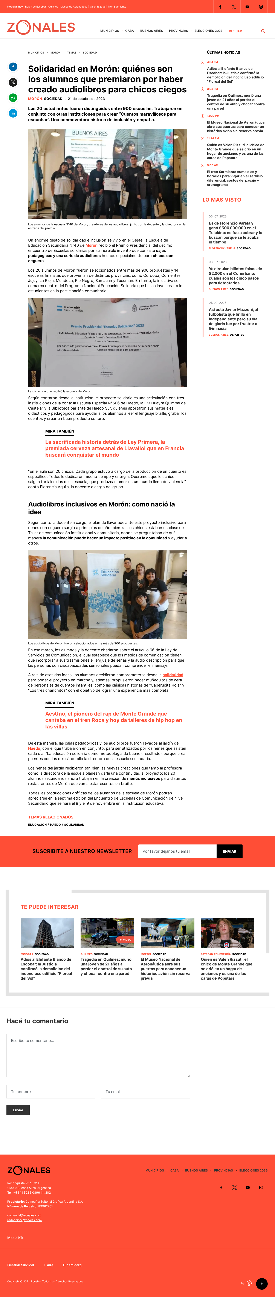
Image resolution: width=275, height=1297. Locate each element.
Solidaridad (74, 824)
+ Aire (48, 1265)
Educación (37, 824)
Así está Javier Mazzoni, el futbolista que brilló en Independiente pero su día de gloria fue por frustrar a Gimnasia (233, 319)
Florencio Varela (222, 248)
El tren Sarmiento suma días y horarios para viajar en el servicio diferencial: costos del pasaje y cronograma (235, 178)
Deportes (237, 334)
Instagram (261, 6)
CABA (129, 30)
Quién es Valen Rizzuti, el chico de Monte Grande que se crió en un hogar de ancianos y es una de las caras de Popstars (235, 151)
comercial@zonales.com (24, 1215)
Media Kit (15, 1238)
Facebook (220, 6)
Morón (55, 52)
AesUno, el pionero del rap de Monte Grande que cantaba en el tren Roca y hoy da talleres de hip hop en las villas (113, 720)
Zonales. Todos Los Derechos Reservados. (57, 1281)
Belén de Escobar (35, 6)
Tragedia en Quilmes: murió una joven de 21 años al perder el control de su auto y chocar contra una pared (236, 101)
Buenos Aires (151, 30)
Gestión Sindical (20, 1265)
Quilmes (53, 6)
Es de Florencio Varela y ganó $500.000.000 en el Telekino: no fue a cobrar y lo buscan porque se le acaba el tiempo (235, 232)
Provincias (178, 30)
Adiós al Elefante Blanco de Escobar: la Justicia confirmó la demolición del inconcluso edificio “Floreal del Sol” (235, 75)
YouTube (247, 6)
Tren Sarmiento (117, 6)
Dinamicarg (72, 1265)
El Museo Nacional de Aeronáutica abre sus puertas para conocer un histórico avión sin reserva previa (235, 126)
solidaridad (173, 675)
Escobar (27, 954)
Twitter (233, 6)
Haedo (34, 748)
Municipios (109, 30)
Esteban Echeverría (216, 954)
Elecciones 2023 (208, 30)
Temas (71, 52)
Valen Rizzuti (97, 6)
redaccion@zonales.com (24, 1220)
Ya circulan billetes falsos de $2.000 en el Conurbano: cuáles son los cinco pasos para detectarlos (235, 275)
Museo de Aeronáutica (73, 6)
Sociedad (90, 52)
